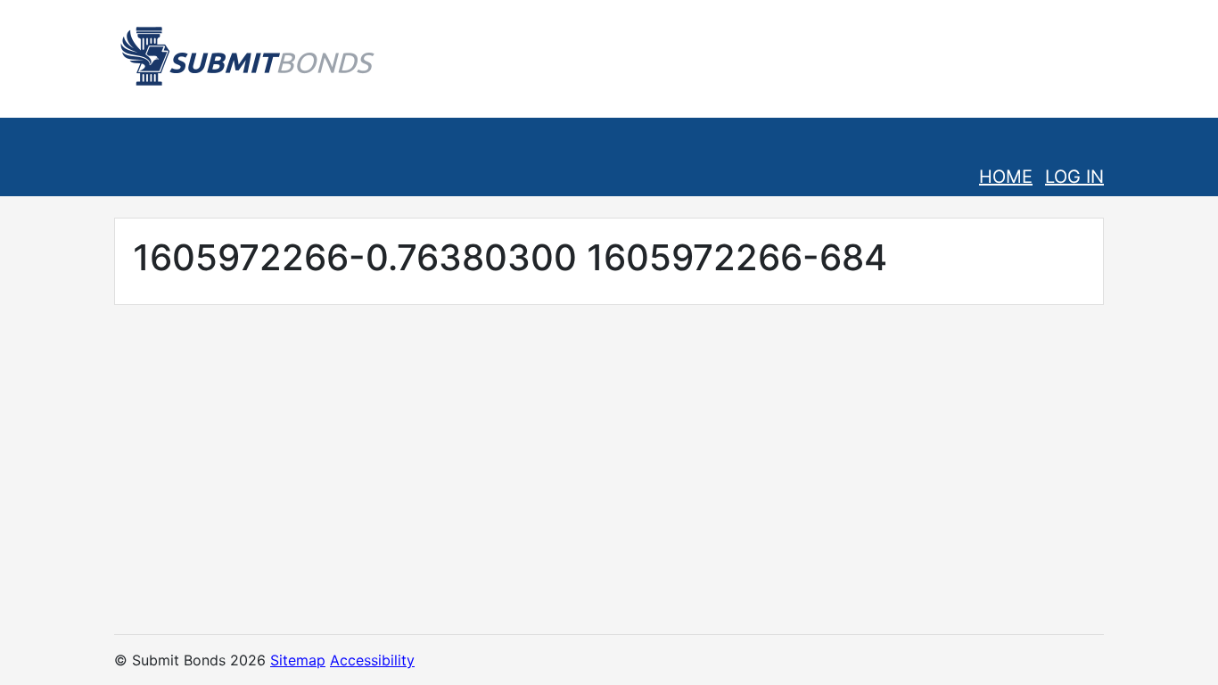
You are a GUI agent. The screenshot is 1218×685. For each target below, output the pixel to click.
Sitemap (297, 660)
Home (1006, 176)
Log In (1074, 176)
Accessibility (372, 660)
